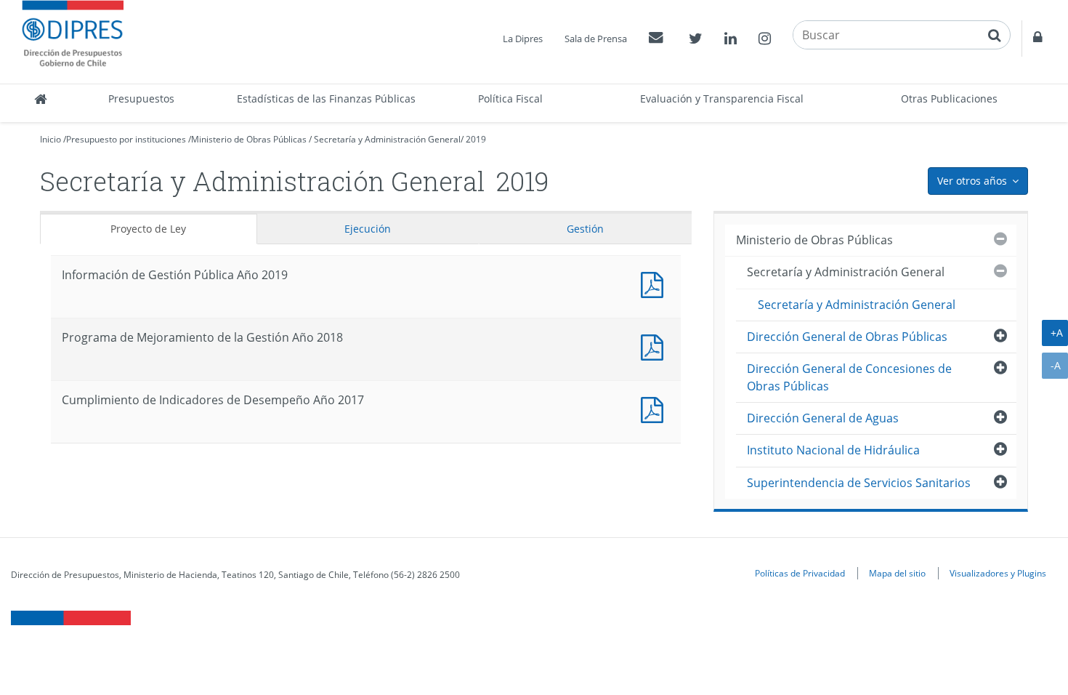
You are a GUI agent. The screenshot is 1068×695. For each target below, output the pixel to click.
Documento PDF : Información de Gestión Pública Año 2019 (655, 283)
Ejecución (367, 229)
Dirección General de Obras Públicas (847, 337)
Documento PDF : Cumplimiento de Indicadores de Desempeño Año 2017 (655, 408)
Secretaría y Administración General (387, 139)
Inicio (50, 139)
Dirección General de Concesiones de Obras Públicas (849, 377)
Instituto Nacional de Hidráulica (833, 450)
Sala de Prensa (596, 38)
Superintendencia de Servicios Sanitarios (859, 483)
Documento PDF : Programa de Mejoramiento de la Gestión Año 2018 (655, 345)
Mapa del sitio (897, 573)
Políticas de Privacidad (800, 573)
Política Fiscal (510, 98)
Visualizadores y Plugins (998, 573)
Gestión (585, 229)
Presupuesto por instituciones (126, 139)
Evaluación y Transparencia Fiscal (722, 98)
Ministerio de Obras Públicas (249, 139)
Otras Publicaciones (949, 98)
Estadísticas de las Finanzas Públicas (326, 98)
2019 (476, 139)
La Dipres (523, 38)
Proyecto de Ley (148, 229)
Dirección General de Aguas (823, 418)
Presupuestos (141, 98)
